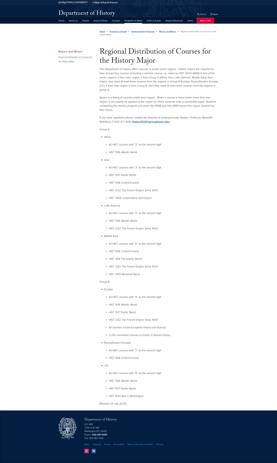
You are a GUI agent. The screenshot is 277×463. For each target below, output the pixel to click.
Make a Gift (205, 20)
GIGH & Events (154, 20)
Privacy (107, 444)
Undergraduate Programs (143, 31)
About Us (73, 20)
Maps (86, 444)
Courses (116, 20)
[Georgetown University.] (73, 2)
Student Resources (174, 20)
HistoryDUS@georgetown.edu (150, 121)
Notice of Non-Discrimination (140, 444)
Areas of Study (100, 20)
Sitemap (159, 444)
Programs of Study (133, 20)
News (190, 20)
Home (61, 20)
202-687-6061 (99, 434)
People (85, 20)
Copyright (96, 444)
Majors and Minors (70, 51)
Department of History (86, 13)
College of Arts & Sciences (105, 3)
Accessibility (118, 444)
